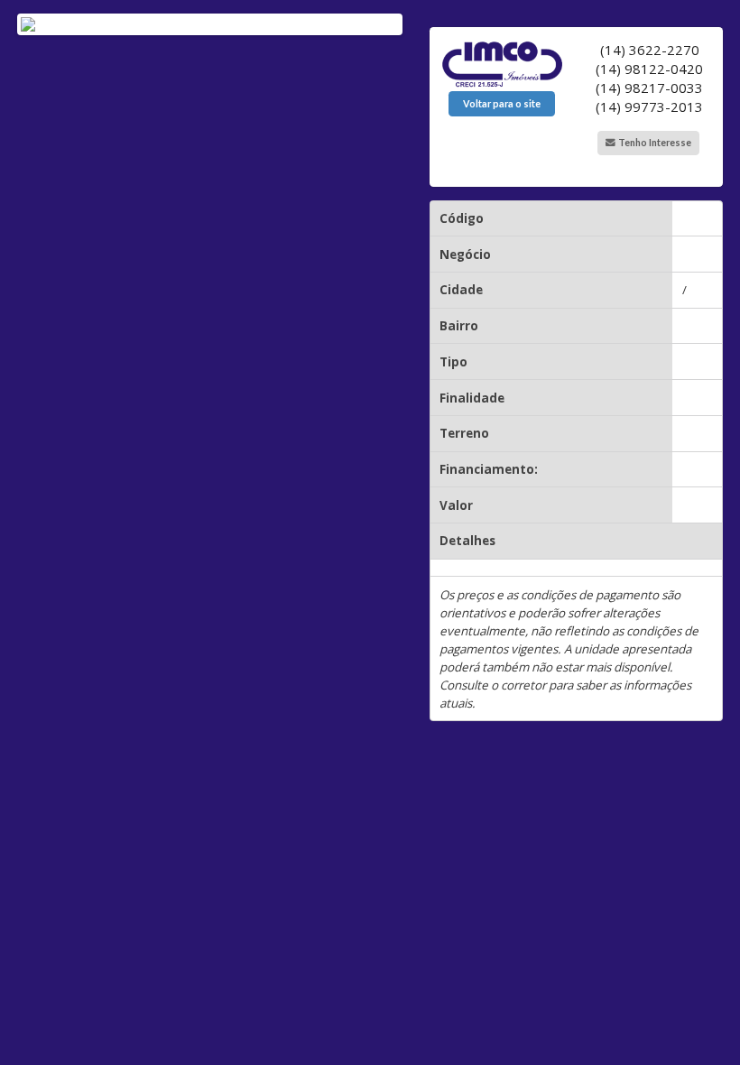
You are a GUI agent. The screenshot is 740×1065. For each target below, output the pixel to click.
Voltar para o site (502, 103)
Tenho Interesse (653, 142)
